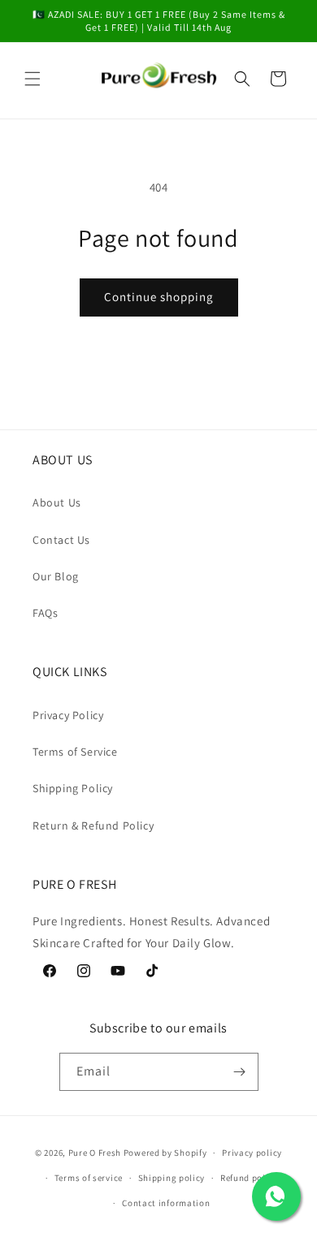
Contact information (166, 1203)
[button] (32, 79)
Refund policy (249, 1177)
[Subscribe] (240, 1072)
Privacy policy (252, 1152)
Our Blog (56, 576)
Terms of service (88, 1177)
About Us (57, 502)
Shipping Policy (73, 788)
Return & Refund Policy (93, 825)
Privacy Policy (68, 715)
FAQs (45, 613)
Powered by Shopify (165, 1152)
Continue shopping (159, 296)
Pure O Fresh (94, 1152)
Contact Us (61, 539)
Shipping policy (172, 1177)
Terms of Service (75, 751)
